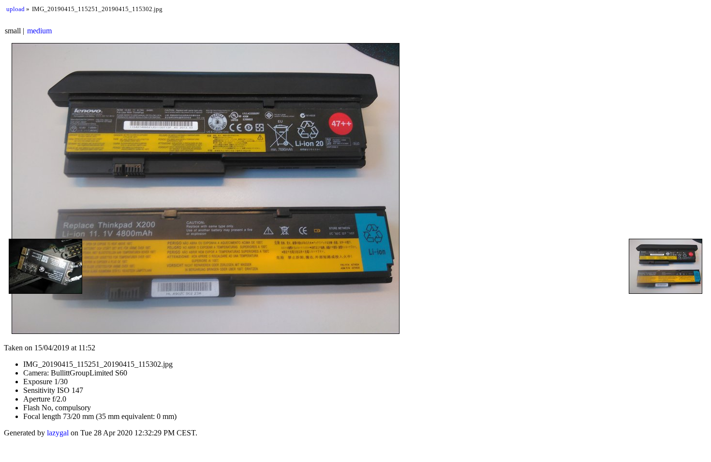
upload (15, 9)
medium (39, 31)
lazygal (58, 433)
